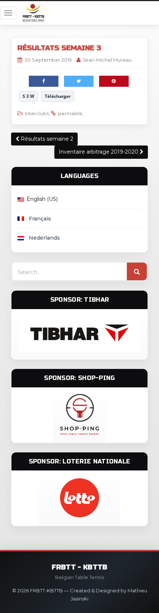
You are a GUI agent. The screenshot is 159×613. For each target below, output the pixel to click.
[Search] (137, 272)
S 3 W (28, 96)
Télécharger (58, 96)
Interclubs (37, 113)
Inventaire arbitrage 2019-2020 (99, 151)
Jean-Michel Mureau (107, 60)
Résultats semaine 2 (46, 139)
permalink (70, 113)
